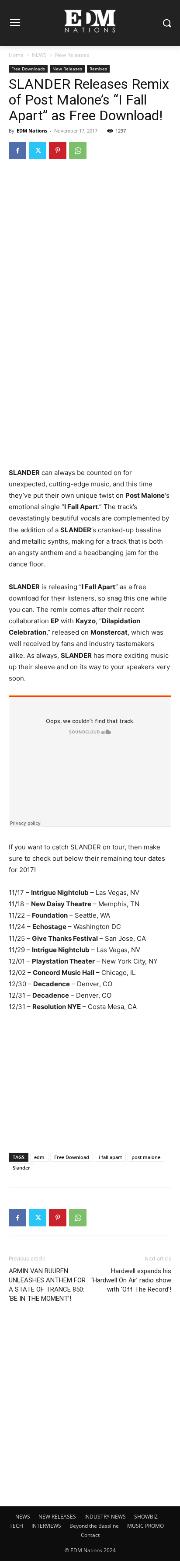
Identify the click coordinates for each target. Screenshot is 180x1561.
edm (39, 1157)
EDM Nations (32, 130)
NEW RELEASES (57, 1516)
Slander (21, 1167)
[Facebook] (17, 150)
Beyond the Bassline (94, 1526)
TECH (16, 1526)
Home (16, 55)
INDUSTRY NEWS (105, 1516)
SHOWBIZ (146, 1516)
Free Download (71, 1157)
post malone (146, 1157)
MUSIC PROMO (145, 1526)
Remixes (98, 69)
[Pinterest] (57, 150)
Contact (90, 1535)
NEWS (39, 55)
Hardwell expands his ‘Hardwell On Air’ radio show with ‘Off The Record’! (131, 1280)
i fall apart (110, 1157)
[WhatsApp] (78, 150)
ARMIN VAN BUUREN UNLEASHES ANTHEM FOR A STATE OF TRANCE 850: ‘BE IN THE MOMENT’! (47, 1285)
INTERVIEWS (46, 1526)
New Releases (72, 55)
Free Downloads (28, 69)
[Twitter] (37, 150)
